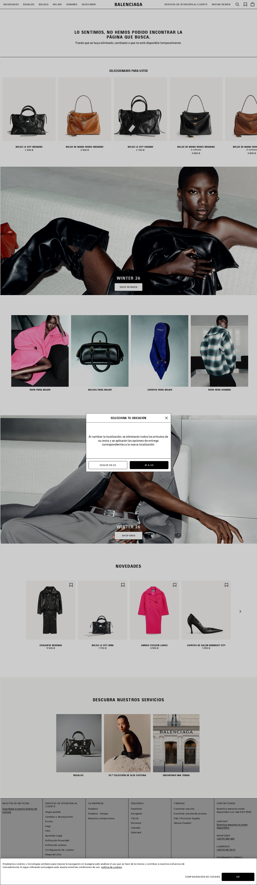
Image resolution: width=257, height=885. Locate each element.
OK (238, 876)
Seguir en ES (108, 465)
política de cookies (111, 867)
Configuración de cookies (202, 876)
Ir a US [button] (149, 465)
